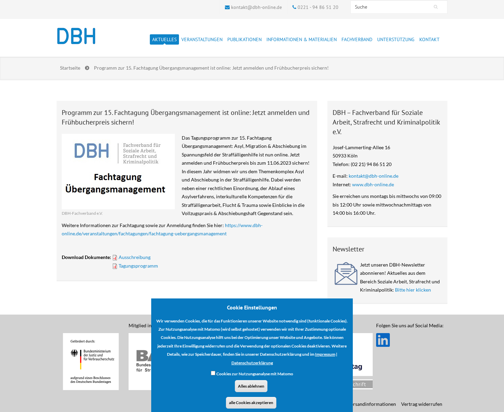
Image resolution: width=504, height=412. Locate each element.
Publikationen (244, 39)
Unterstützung (396, 39)
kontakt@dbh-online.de (256, 7)
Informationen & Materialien (301, 39)
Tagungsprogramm (138, 266)
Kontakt (429, 39)
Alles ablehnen (251, 386)
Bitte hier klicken (413, 290)
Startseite (70, 68)
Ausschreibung (135, 257)
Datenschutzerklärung (252, 362)
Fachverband (356, 39)
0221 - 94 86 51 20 (318, 7)
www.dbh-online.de (373, 184)
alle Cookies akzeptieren (251, 402)
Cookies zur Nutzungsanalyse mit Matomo (254, 374)
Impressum (325, 354)
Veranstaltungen (202, 39)
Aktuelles (164, 39)
